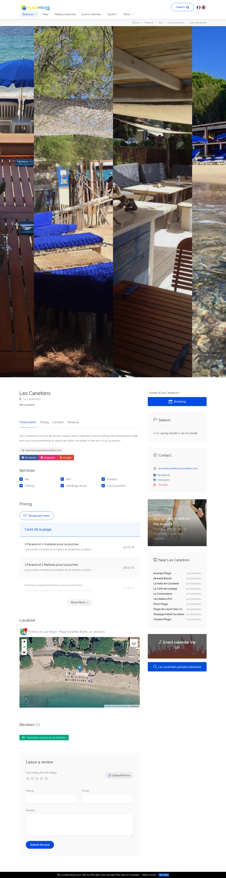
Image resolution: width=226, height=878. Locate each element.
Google (67, 457)
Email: (86, 790)
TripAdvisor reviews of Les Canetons (45, 737)
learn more (149, 874)
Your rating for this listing (41, 772)
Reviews (73, 422)
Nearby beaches (65, 14)
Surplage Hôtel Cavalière (168, 614)
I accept (164, 874)
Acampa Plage (162, 573)
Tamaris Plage (162, 619)
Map (45, 14)
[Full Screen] (24, 652)
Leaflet (108, 706)
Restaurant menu (39, 515)
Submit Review (40, 844)
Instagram (49, 457)
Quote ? (112, 14)
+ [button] (24, 641)
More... (128, 14)
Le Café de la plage (165, 588)
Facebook (30, 457)
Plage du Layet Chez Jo (167, 609)
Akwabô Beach (162, 578)
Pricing (44, 422)
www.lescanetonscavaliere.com (43, 450)
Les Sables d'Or (162, 598)
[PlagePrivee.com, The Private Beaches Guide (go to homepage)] (35, 6)
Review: (31, 810)
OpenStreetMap (121, 706)
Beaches (28, 14)
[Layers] (134, 643)
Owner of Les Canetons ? (164, 392)
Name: (30, 790)
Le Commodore (162, 593)
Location (58, 422)
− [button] (24, 647)
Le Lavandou (31, 399)
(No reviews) (27, 404)
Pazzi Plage (160, 604)
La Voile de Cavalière (166, 583)
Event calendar (91, 14)
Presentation (28, 422)
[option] (152, 201)
